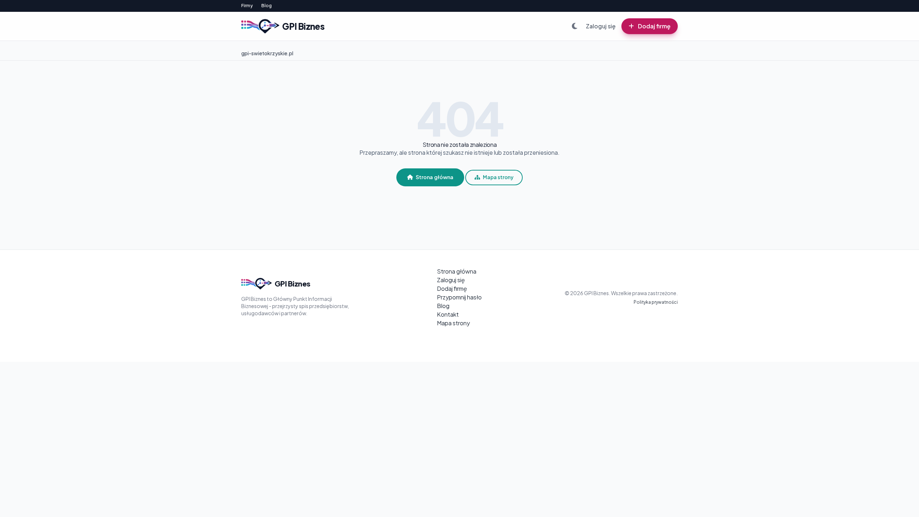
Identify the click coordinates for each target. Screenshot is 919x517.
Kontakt (448, 314)
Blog (266, 5)
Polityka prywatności (656, 302)
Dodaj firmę (654, 26)
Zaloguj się (601, 26)
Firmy (247, 5)
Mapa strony (498, 177)
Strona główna (434, 177)
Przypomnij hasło (459, 297)
